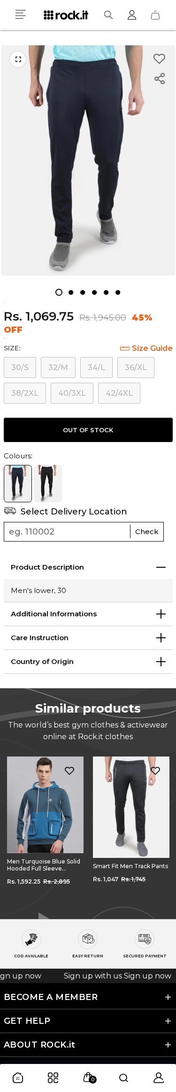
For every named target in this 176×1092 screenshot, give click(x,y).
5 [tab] (105, 292)
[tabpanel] (88, 160)
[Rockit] (66, 15)
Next (162, 831)
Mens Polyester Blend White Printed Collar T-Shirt (126, 870)
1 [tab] (58, 292)
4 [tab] (94, 292)
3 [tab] (82, 292)
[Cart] (155, 15)
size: (12, 348)
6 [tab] (117, 292)
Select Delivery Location (72, 512)
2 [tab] (70, 292)
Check (147, 531)
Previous (14, 831)
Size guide (152, 348)
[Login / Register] (132, 15)
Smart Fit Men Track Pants (44, 866)
